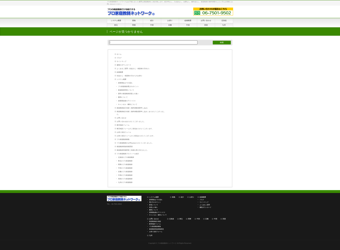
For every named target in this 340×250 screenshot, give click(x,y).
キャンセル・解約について (127, 104)
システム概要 (121, 79)
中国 (215, 219)
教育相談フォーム (123, 125)
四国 (224, 219)
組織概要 (120, 72)
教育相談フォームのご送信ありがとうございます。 (135, 129)
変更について (153, 205)
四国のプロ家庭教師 (125, 179)
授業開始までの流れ (125, 83)
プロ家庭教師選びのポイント (128, 86)
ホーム (119, 54)
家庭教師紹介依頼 (155, 221)
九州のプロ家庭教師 (125, 182)
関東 (189, 219)
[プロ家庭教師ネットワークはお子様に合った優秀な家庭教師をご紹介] (132, 13)
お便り (191, 197)
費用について (123, 97)
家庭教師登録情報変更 (125, 146)
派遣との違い (153, 207)
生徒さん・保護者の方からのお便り (129, 76)
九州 (150, 235)
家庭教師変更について (126, 90)
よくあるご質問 (205, 205)
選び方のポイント (155, 202)
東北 (181, 219)
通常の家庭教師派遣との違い (128, 94)
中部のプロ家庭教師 (125, 168)
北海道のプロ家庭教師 (126, 157)
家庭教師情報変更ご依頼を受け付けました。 (133, 150)
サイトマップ (121, 61)
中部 (198, 219)
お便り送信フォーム (124, 132)
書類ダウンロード (205, 207)
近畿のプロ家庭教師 (125, 172)
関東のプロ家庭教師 (125, 164)
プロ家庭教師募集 (123, 139)
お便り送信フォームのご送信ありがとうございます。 (136, 136)
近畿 (207, 219)
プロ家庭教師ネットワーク (167, 243)
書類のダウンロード (124, 65)
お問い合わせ (121, 118)
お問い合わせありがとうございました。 (131, 121)
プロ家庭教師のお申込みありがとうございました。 (135, 143)
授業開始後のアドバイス (127, 101)
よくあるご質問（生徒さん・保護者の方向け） (133, 68)
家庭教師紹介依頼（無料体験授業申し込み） (133, 108)
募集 (173, 197)
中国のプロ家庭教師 (125, 175)
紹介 (182, 197)
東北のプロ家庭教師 (125, 161)
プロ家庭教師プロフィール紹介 (128, 154)
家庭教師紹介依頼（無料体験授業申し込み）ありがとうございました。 (141, 113)
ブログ (119, 58)
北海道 (171, 219)
